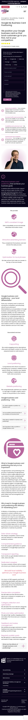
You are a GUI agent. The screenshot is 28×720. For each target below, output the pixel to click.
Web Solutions (6, 678)
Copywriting (5, 685)
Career (23, 701)
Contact (23, 702)
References (24, 700)
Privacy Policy (17, 711)
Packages (5, 689)
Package (7, 62)
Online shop (8, 65)
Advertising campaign (8, 674)
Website (15, 62)
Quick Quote (5, 6)
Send (7, 99)
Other (15, 65)
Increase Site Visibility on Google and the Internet (12, 682)
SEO (6, 59)
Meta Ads (21, 59)
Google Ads (13, 59)
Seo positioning (14, 18)
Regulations (4, 701)
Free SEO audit (4, 700)
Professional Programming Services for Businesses (12, 691)
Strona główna (5, 18)
